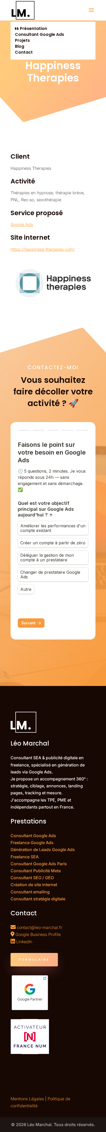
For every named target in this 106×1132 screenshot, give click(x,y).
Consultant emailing (30, 891)
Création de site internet (34, 884)
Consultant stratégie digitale (38, 898)
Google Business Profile (38, 934)
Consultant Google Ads (39, 34)
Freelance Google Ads (32, 842)
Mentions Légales (27, 1098)
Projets (22, 40)
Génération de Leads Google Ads (43, 849)
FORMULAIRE (34, 959)
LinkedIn (24, 941)
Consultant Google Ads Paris (39, 863)
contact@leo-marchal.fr (39, 927)
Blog (19, 46)
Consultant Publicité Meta (36, 870)
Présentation (33, 28)
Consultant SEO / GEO (32, 877)
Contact (24, 52)
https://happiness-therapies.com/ (43, 249)
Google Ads (22, 224)
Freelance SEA (25, 856)
